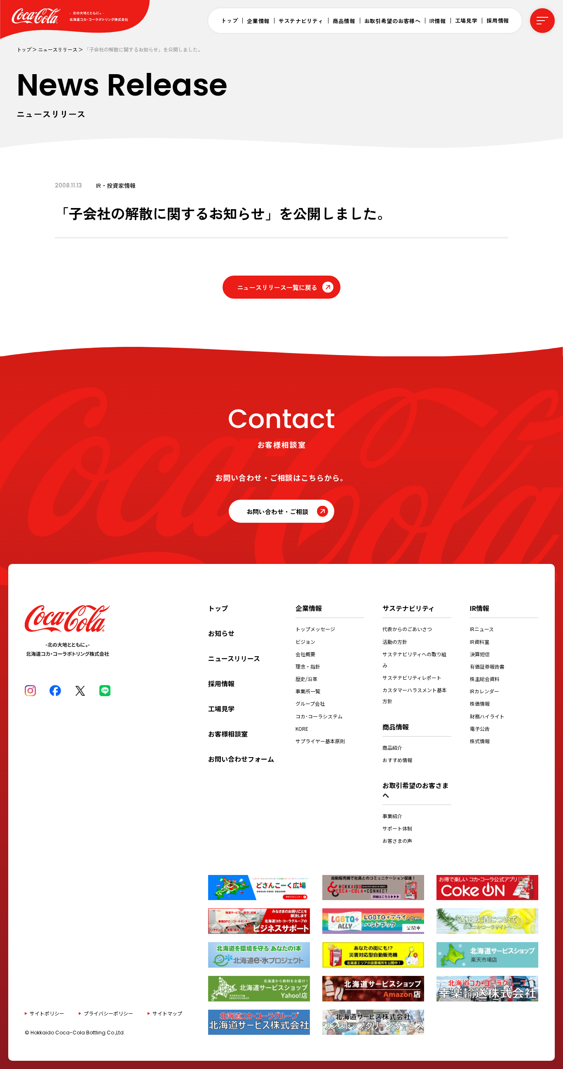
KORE (302, 728)
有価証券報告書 (487, 666)
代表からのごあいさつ (407, 628)
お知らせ (221, 633)
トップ (229, 20)
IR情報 (437, 21)
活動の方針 (394, 641)
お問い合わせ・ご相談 (277, 511)
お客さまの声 (397, 840)
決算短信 (480, 653)
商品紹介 (392, 747)
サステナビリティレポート (411, 677)
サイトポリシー (47, 1013)
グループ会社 (310, 703)
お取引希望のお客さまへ (415, 790)
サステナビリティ (301, 21)
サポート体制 (397, 828)
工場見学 (466, 20)
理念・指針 (308, 666)
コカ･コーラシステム (319, 716)
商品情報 (344, 21)
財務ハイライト (487, 716)
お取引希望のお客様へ (392, 21)
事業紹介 (392, 815)
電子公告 (480, 728)
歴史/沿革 (306, 678)
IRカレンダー (484, 691)
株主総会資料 (485, 678)
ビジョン (305, 641)
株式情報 (480, 740)
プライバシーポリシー (108, 1013)
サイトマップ (167, 1013)
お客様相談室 (228, 734)
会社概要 (305, 653)
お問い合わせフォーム (241, 759)
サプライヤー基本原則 (320, 740)
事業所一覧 (308, 691)
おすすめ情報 (397, 759)
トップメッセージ (315, 628)
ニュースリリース (57, 49)
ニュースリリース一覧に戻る (277, 287)
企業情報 (258, 21)
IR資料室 (479, 641)
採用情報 (497, 20)
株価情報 (480, 703)
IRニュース (482, 628)
